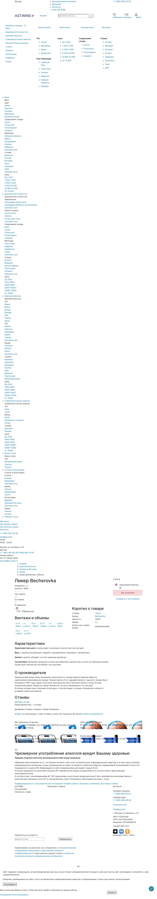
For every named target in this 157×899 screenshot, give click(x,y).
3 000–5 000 (68, 49)
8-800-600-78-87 (26, 552)
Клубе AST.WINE (23, 739)
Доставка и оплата (109, 783)
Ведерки (8, 500)
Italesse (8, 489)
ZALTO (7, 494)
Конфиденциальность (24, 783)
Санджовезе (10, 141)
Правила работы (71, 783)
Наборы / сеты (11, 517)
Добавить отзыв (22, 702)
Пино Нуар (9, 243)
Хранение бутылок (13, 503)
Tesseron (8, 345)
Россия (108, 53)
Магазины (56, 4)
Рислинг (44, 72)
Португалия (10, 268)
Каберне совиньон (13, 136)
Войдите (18, 714)
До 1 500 (66, 42)
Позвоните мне (120, 805)
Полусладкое (90, 52)
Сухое (86, 45)
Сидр (7, 412)
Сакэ (7, 409)
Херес (43, 49)
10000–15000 (10, 290)
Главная (23, 563)
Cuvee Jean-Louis (12, 219)
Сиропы (8, 464)
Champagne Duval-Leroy (15, 202)
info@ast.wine (6, 537)
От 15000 (9, 293)
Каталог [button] (43, 15)
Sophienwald (10, 492)
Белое (7, 105)
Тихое (43, 42)
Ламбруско (10, 249)
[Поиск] (91, 15)
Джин (7, 321)
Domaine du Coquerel (14, 420)
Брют (7, 227)
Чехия (98, 613)
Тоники (8, 467)
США (7, 169)
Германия (109, 57)
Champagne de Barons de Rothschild (21, 205)
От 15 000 (66, 60)
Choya (7, 423)
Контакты (56, 7)
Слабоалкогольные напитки (17, 401)
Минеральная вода (13, 461)
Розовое (8, 111)
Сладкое (87, 56)
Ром (6, 315)
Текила (8, 318)
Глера (7, 252)
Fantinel (8, 216)
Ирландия (9, 365)
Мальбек (45, 86)
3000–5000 (10, 285)
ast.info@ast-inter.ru (9, 561)
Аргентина (109, 60)
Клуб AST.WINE (59, 10)
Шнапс (7, 334)
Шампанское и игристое (16, 194)
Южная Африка (12, 265)
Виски (7, 307)
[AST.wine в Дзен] (115, 831)
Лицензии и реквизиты (89, 783)
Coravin (8, 514)
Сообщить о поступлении (127, 599)
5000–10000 (10, 392)
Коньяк (8, 310)
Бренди (8, 312)
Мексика (9, 373)
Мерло (8, 139)
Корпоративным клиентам (64, 1)
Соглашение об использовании (14, 894)
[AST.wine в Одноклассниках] (127, 831)
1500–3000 (9, 282)
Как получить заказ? (9, 527)
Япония (8, 431)
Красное (8, 108)
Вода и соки (10, 453)
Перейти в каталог (14, 25)
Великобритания (12, 379)
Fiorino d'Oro (10, 213)
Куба (7, 370)
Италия (108, 42)
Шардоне (45, 76)
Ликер (22, 572)
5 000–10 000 (68, 53)
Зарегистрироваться (93, 714)
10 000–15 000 (68, 57)
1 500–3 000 (67, 46)
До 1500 (8, 279)
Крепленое (46, 46)
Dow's (7, 351)
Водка (7, 304)
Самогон (9, 329)
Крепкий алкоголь (13, 296)
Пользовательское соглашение (49, 783)
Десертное (46, 53)
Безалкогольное (12, 116)
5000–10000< (11, 288)
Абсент (8, 326)
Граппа (8, 337)
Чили (107, 64)
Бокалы (8, 478)
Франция (109, 46)
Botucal (8, 348)
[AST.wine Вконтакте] (121, 831)
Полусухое (89, 48)
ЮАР (107, 68)
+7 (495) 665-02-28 (122, 1)
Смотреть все (11, 150)
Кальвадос (9, 332)
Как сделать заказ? (8, 524)
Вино (7, 97)
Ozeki (7, 417)
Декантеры (10, 481)
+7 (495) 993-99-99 (9, 552)
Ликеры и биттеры (27, 569)
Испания (109, 49)
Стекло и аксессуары (14, 470)
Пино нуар (45, 69)
